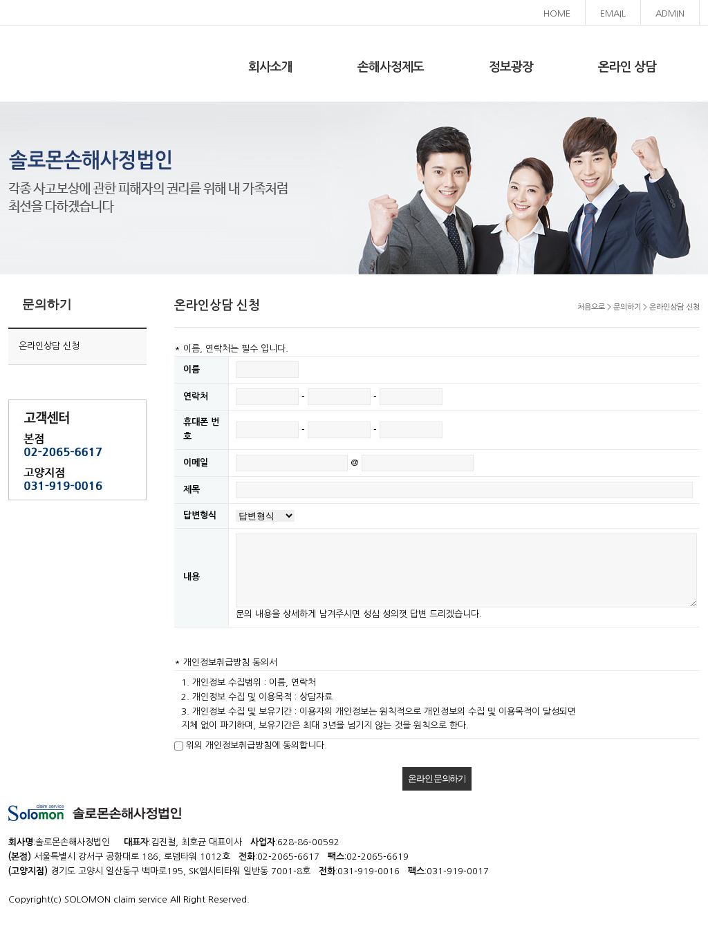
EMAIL (613, 13)
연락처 (195, 396)
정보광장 (511, 67)
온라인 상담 (627, 67)
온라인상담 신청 (49, 345)
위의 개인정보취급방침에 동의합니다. (256, 745)
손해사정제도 (390, 67)
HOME (556, 13)
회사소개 (270, 67)
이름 (191, 369)
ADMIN (669, 13)
